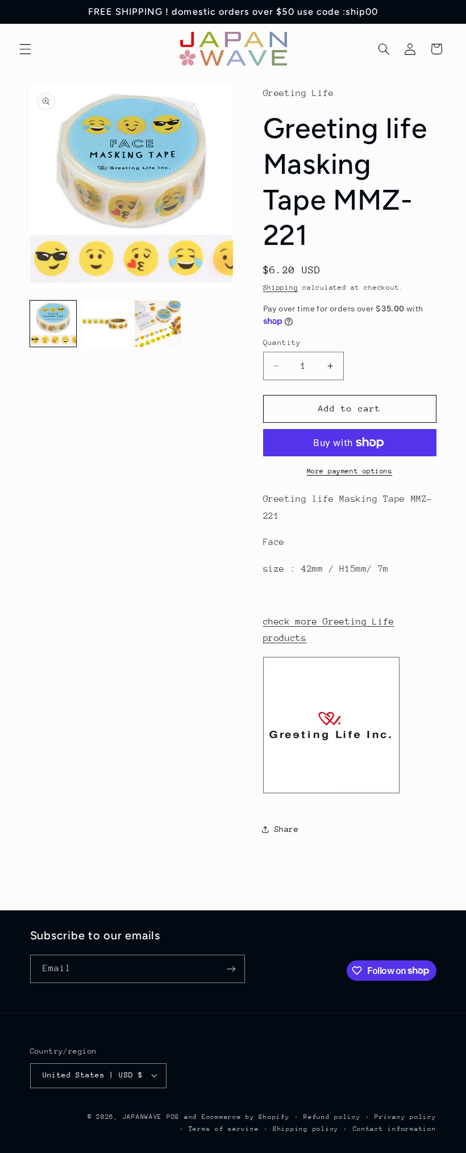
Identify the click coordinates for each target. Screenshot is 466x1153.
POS (173, 1117)
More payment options (350, 471)
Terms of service (224, 1129)
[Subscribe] (231, 969)
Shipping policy (306, 1129)
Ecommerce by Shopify (246, 1117)
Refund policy (332, 1117)
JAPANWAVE (143, 1117)
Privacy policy (405, 1117)
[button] (25, 49)
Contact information (394, 1129)
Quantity (282, 342)
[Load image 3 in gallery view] (158, 324)
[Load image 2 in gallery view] (105, 324)
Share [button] (286, 829)
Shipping (280, 288)
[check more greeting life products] (331, 793)
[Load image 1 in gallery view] (53, 324)
